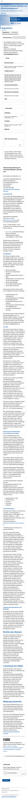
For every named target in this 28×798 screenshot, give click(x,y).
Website (7, 129)
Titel (6, 99)
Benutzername (9, 62)
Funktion (7, 121)
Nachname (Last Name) (12, 92)
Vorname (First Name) (11, 85)
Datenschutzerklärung (11, 220)
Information (9, 108)
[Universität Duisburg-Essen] (19, 20)
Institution (7, 113)
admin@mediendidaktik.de (9, 796)
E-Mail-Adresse (9, 71)
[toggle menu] (26, 1)
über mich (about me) (11, 138)
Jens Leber (9, 231)
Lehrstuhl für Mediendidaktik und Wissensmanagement (14, 9)
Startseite (4, 30)
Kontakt (4, 792)
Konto (8, 58)
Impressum (9, 218)
